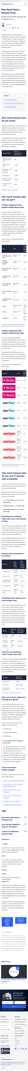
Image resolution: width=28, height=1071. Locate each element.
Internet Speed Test (4, 1038)
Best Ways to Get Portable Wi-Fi (12, 801)
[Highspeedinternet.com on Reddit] (23, 1049)
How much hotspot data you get (14, 103)
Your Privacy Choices (7, 1064)
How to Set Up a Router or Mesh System (7, 922)
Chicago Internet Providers (20, 1021)
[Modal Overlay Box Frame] (14, 1000)
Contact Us (17, 1043)
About (16, 1038)
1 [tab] (9, 986)
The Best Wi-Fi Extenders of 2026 (20, 920)
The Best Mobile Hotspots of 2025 (12, 805)
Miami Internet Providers (19, 1030)
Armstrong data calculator (12, 189)
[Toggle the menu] (25, 4)
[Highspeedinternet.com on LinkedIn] (25, 1049)
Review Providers (4, 1021)
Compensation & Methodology (7, 1063)
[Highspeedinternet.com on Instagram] (20, 1049)
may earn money (5, 1)
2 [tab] (12, 986)
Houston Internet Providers (20, 1024)
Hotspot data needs (10, 99)
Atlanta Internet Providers (20, 1033)
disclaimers (22, 326)
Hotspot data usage (10, 106)
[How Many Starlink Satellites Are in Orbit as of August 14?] (14, 971)
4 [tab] (16, 986)
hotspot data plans (10, 74)
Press (16, 1046)
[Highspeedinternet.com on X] (18, 1049)
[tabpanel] (14, 974)
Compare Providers (4, 1019)
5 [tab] (18, 986)
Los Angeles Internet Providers (21, 1019)
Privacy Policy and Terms (18, 1063)
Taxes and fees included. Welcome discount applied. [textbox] (11, 878)
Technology (4, 30)
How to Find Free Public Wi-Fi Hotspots (14, 780)
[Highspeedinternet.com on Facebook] (15, 1049)
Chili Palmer (9, 24)
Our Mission (17, 1041)
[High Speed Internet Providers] (8, 4)
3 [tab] (14, 986)
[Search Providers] (11, 1025)
